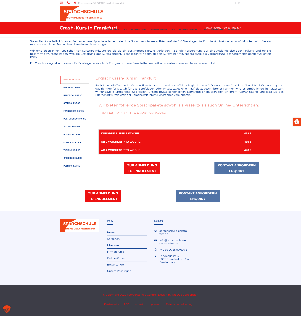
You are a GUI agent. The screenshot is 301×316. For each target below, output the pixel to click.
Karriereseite (111, 304)
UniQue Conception (185, 294)
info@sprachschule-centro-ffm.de (172, 242)
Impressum (154, 304)
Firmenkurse (115, 251)
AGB (126, 304)
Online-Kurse (115, 258)
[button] (7, 309)
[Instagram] (239, 3)
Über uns (113, 245)
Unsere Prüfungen (119, 271)
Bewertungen (116, 264)
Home (111, 232)
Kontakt (138, 304)
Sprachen (113, 238)
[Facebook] (235, 3)
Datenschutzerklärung (179, 304)
